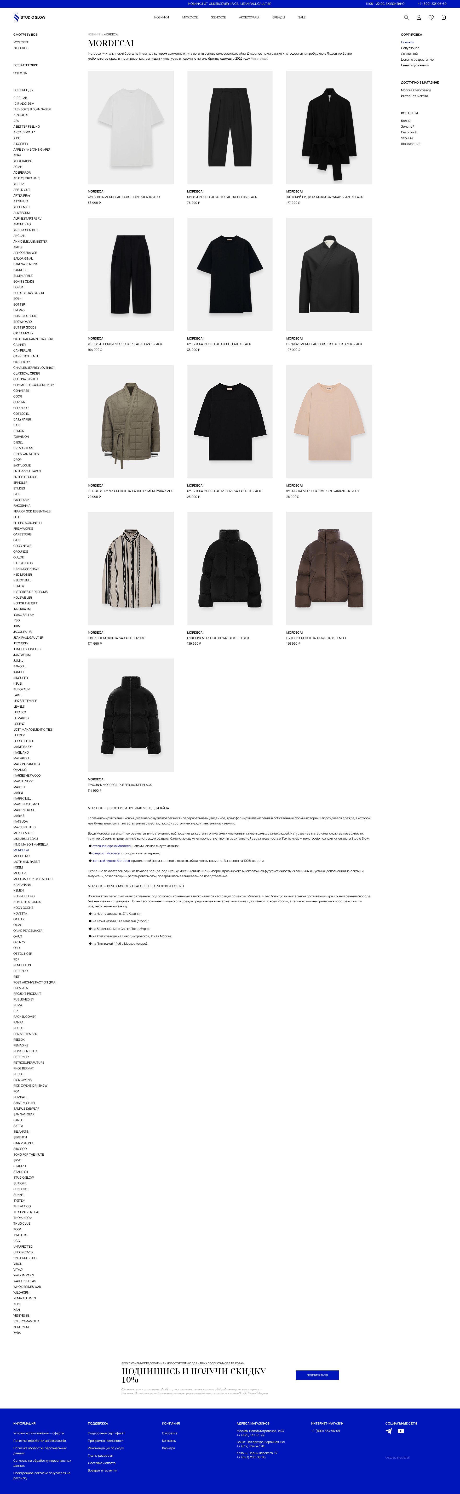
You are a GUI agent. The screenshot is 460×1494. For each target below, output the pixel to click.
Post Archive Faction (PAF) (35, 982)
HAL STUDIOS (23, 563)
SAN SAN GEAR (23, 1114)
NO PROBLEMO (23, 896)
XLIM (16, 1304)
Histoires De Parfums (30, 592)
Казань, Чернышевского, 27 (257, 1453)
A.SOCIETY (20, 144)
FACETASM (21, 500)
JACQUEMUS (22, 632)
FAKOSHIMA (21, 505)
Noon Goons (23, 907)
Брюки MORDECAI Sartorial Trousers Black (222, 197)
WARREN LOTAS (24, 1281)
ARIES (17, 247)
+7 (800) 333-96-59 (432, 3)
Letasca (20, 712)
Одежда (20, 73)
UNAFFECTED (23, 1246)
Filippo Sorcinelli (27, 523)
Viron (17, 1264)
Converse (21, 390)
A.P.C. (17, 138)
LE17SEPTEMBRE (25, 701)
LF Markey (21, 718)
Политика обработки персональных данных (40, 1450)
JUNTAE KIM (22, 655)
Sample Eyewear (26, 1108)
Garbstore (22, 534)
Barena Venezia (25, 264)
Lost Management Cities (32, 729)
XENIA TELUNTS (24, 1298)
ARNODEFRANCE (25, 253)
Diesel (18, 442)
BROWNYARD (22, 322)
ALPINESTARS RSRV (27, 218)
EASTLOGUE (22, 465)
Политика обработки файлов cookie (39, 1440)
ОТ (206, 3)
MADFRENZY (22, 747)
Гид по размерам (100, 1455)
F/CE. (235, 3)
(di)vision (21, 436)
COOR (17, 396)
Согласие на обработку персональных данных (42, 1463)
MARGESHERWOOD (27, 775)
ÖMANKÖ (19, 770)
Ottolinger (22, 953)
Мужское (21, 42)
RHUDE (18, 1074)
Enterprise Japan (27, 471)
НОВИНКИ (195, 3)
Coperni (19, 402)
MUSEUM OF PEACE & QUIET (33, 879)
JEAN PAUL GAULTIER (256, 3)
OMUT (17, 936)
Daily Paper (22, 419)
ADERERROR (22, 172)
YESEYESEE (21, 1315)
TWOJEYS (20, 1235)
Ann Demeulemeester (30, 241)
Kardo (18, 672)
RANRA (18, 1022)
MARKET (19, 787)
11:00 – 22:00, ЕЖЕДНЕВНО (385, 3)
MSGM (18, 867)
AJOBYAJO (20, 201)
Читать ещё (259, 58)
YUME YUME (21, 1327)
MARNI (18, 793)
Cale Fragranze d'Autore (33, 339)
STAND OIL (21, 1172)
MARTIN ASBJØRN (26, 804)
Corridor (21, 408)
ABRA (17, 155)
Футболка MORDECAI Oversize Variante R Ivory (322, 491)
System (19, 1200)
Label (17, 695)
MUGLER (19, 873)
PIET (16, 976)
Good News (22, 546)
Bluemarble (23, 276)
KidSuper (20, 678)
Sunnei (18, 1195)
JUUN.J (18, 660)
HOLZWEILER (22, 597)
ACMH (17, 167)
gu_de (18, 557)
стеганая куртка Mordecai (111, 846)
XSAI (16, 1310)
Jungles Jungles (26, 649)
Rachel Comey (24, 1016)
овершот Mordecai (106, 853)
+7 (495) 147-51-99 (250, 1435)
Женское (20, 48)
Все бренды (23, 90)
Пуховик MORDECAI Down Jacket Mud (316, 638)
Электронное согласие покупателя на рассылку (41, 1475)
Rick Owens (22, 1080)
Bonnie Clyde (23, 281)
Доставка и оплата (101, 1463)
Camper (19, 345)
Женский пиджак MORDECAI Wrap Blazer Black (324, 197)
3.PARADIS (20, 115)
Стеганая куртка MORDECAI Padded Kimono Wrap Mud (130, 491)
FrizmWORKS (23, 528)
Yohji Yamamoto (26, 1321)
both (17, 299)
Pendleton (22, 965)
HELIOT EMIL (22, 580)
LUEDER (19, 735)
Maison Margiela (26, 764)
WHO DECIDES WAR (27, 1287)
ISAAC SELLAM (23, 615)
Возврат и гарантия (102, 1470)
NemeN (18, 890)
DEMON (18, 431)
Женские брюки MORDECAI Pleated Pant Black (125, 344)
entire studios (25, 477)
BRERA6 (19, 310)
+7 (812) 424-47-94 (251, 1446)
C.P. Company (23, 333)
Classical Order (26, 373)
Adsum (18, 184)
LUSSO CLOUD (23, 741)
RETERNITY (21, 1057)
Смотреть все (25, 34)
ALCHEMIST (21, 207)
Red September (25, 1034)
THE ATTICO (22, 1206)
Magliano (21, 752)
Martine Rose (24, 810)
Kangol (19, 666)
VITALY (18, 1269)
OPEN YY (19, 942)
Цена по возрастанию (417, 59)
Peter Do (20, 971)
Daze (17, 425)
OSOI (16, 948)
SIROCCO (20, 1149)
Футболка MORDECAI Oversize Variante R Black (224, 491)
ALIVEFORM (21, 213)
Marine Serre (23, 781)
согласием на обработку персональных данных (172, 1389)
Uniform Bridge (25, 1258)
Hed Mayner (22, 574)
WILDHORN (21, 1292)
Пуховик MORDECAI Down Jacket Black (218, 638)
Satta (18, 1126)
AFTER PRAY (21, 195)
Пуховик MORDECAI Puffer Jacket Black (120, 785)
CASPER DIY (21, 362)
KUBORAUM (21, 689)
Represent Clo (25, 1051)
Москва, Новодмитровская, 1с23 (260, 1431)
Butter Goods (24, 327)
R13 (15, 1011)
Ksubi (17, 683)
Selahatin (21, 1131)
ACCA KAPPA (22, 161)
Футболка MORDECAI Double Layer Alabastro (124, 197)
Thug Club (21, 1223)
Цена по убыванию (415, 65)
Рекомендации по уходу (106, 1448)
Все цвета (409, 113)
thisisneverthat (26, 1212)
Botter (19, 304)
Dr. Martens (23, 448)
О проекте (170, 1433)
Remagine (20, 1045)
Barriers (20, 270)
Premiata (20, 988)
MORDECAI (21, 850)
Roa (16, 1091)
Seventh (20, 1137)
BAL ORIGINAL (23, 258)
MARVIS (18, 816)
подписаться (317, 1375)
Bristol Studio (25, 316)
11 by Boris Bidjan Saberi (32, 109)
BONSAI (18, 287)
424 (16, 121)
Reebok (19, 1039)
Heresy (18, 586)
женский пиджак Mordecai (111, 860)
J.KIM (17, 626)
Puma (17, 1005)
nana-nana (22, 884)
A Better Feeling (26, 126)
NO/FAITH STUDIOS (27, 902)
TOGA (17, 1229)
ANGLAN (19, 236)
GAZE (17, 540)
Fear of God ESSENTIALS (32, 511)
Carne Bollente (26, 356)
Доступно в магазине (420, 82)
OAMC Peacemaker (27, 930)
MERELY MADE (23, 833)
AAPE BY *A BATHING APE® (32, 149)
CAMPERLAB (22, 350)
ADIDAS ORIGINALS (26, 178)
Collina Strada (25, 379)
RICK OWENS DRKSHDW (30, 1085)
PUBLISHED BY (23, 999)
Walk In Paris (23, 1275)
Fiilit (17, 517)
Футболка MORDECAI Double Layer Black (219, 344)
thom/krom (22, 1218)
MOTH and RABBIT (26, 861)
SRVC (17, 1160)
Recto (18, 1028)
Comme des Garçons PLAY (33, 385)
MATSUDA (20, 821)
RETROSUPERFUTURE (28, 1062)
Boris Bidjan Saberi (28, 293)
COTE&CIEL (21, 413)
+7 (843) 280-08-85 (251, 1457)
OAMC (17, 925)
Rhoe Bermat (23, 1068)
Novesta (20, 913)
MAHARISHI (21, 758)
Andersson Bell (26, 230)
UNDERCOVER (219, 3)
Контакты (169, 1440)
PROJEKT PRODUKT (27, 993)
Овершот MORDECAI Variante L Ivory (116, 638)
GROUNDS (20, 551)
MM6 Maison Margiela (30, 844)
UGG (16, 1241)
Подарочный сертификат (106, 1433)
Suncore (20, 1189)
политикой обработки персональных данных (233, 1389)
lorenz (19, 724)
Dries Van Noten (26, 454)
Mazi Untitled (24, 827)
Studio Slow (23, 1177)
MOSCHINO (21, 856)
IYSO (16, 620)
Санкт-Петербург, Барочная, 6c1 (261, 1442)
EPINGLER (20, 482)
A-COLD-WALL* (24, 132)
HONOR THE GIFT (25, 603)
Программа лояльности (105, 1440)
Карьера (168, 1448)
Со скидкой (409, 54)
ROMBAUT (20, 1097)
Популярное (410, 48)
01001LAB (20, 98)
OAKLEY (18, 919)
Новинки (407, 42)
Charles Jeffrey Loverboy (34, 367)
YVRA (17, 1333)
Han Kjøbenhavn (26, 569)
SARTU (18, 1120)
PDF (16, 959)
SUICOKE (19, 1183)
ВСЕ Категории (25, 65)
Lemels (19, 706)
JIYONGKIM (21, 643)
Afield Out (21, 190)
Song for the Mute (28, 1154)
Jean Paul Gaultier (28, 637)
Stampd (19, 1166)
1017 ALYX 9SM (23, 103)
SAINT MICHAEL (24, 1103)
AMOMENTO (22, 224)
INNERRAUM (22, 609)
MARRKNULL (22, 798)
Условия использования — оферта (38, 1433)
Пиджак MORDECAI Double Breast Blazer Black (324, 344)
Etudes (19, 488)
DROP (17, 459)
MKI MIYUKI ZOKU (25, 839)
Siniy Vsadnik (23, 1143)
